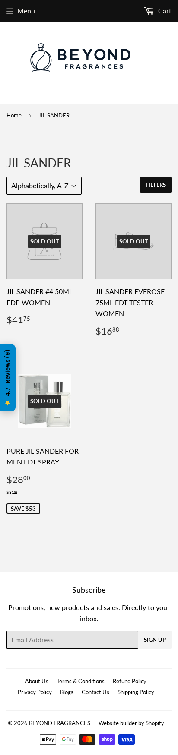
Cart (164, 10)
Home (14, 115)
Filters (156, 184)
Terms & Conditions (81, 681)
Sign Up (155, 639)
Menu (26, 10)
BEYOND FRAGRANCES (59, 723)
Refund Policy (129, 681)
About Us (36, 681)
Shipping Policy (136, 692)
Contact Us (95, 692)
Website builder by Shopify (131, 723)
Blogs (66, 692)
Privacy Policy (35, 692)
